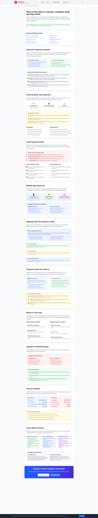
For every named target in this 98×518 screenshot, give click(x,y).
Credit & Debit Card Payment (32, 37)
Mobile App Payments (30, 41)
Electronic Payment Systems (32, 35)
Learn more (64, 516)
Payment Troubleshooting (55, 39)
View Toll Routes (55, 475)
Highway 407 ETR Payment (31, 43)
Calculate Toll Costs (43, 475)
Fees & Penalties (52, 41)
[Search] (82, 2)
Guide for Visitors (53, 35)
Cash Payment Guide (30, 39)
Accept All (82, 516)
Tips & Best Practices (53, 43)
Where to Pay (52, 37)
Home (25, 5)
